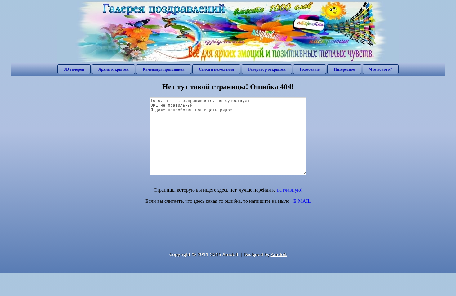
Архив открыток (113, 69)
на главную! (289, 190)
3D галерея (74, 69)
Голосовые (310, 69)
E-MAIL (302, 201)
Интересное (344, 69)
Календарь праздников (164, 69)
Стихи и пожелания (216, 69)
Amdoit (279, 254)
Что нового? (380, 69)
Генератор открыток (266, 69)
